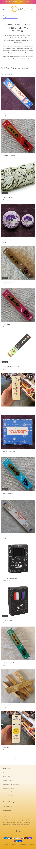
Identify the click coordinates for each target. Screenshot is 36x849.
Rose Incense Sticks (7, 324)
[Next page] (29, 758)
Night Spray (5, 409)
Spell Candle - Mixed (7, 620)
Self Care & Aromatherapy (10, 18)
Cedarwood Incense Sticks (8, 662)
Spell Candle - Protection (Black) (10, 578)
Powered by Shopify (19, 845)
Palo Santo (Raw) (7, 705)
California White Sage (8, 197)
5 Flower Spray (6, 747)
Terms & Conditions (8, 795)
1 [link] (6, 758)
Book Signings (7, 810)
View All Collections (8, 780)
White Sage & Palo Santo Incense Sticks (11, 366)
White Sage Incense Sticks (8, 535)
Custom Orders (7, 776)
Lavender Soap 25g (7, 239)
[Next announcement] (33, 2)
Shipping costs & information (11, 784)
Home (5, 16)
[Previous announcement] (3, 2)
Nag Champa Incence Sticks (9, 112)
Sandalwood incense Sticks (9, 155)
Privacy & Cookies (8, 792)
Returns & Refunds (8, 788)
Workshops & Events (8, 806)
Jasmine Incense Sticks (8, 493)
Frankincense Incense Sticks (9, 282)
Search (5, 773)
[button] (3, 9)
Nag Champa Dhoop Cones (9, 451)
